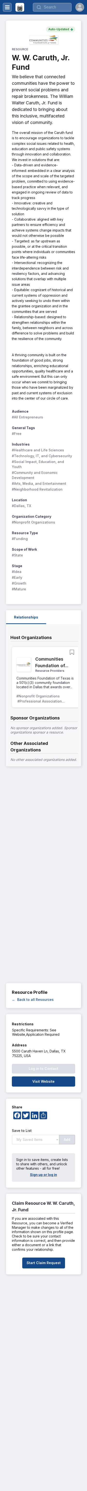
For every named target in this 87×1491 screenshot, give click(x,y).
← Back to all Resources (33, 999)
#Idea (17, 572)
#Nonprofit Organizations (33, 522)
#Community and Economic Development (35, 475)
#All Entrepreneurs (27, 417)
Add (67, 1139)
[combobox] (52, 7)
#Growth (19, 583)
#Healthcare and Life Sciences (38, 450)
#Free (17, 434)
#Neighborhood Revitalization (37, 489)
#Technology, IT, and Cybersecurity (42, 456)
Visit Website (43, 1081)
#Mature (19, 589)
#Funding (20, 539)
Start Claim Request (44, 1263)
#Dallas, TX (21, 506)
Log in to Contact (43, 1068)
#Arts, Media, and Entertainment (39, 483)
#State (17, 555)
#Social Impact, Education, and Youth (38, 464)
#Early (17, 577)
